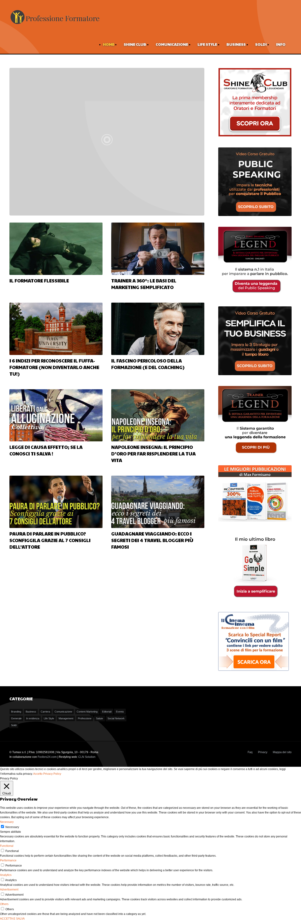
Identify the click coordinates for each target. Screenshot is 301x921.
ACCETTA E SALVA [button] (12, 918)
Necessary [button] (7, 822)
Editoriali (106, 711)
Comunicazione (172, 44)
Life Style (207, 44)
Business (236, 44)
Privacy (262, 752)
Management (66, 718)
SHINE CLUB (135, 44)
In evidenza (32, 718)
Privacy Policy (52, 773)
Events (120, 711)
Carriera (45, 711)
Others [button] (4, 904)
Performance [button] (8, 860)
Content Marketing (87, 711)
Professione (84, 718)
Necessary (12, 827)
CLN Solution (86, 757)
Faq (250, 752)
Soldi (261, 44)
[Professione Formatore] (54, 24)
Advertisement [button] (9, 889)
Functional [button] (6, 846)
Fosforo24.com (47, 757)
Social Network (116, 718)
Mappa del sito (282, 752)
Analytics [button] (6, 875)
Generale (16, 718)
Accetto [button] (38, 773)
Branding (16, 711)
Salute (99, 718)
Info (280, 44)
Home (108, 44)
